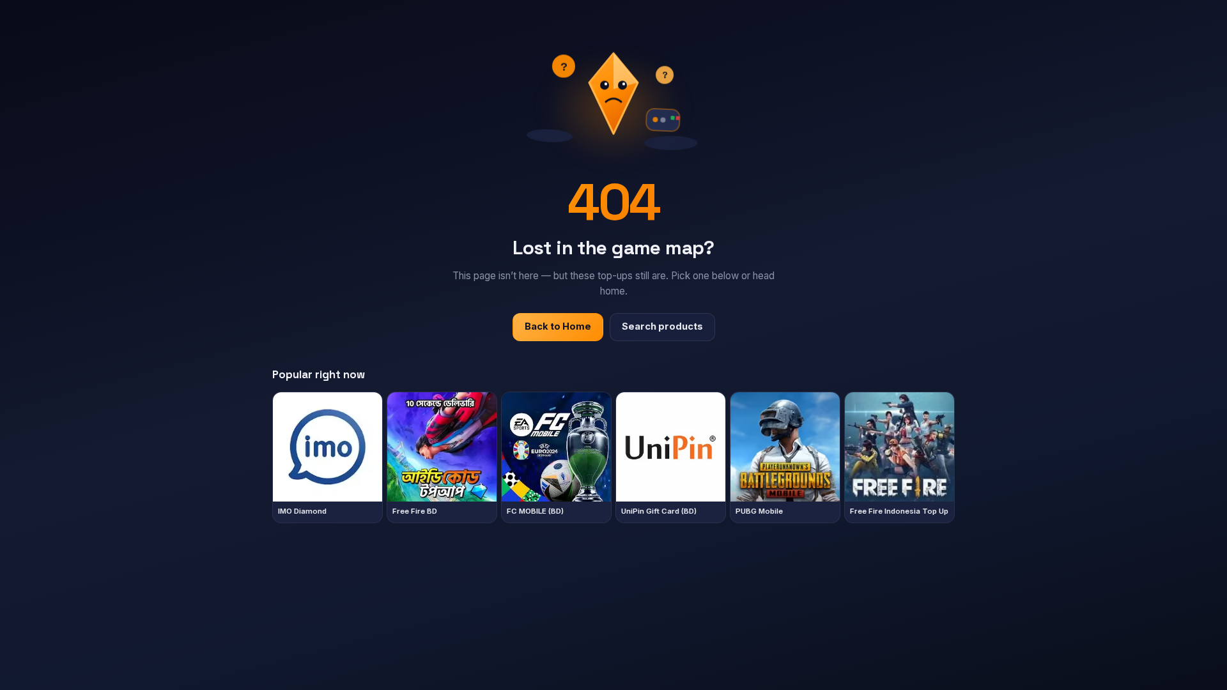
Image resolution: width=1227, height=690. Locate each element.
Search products (662, 326)
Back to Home (558, 326)
